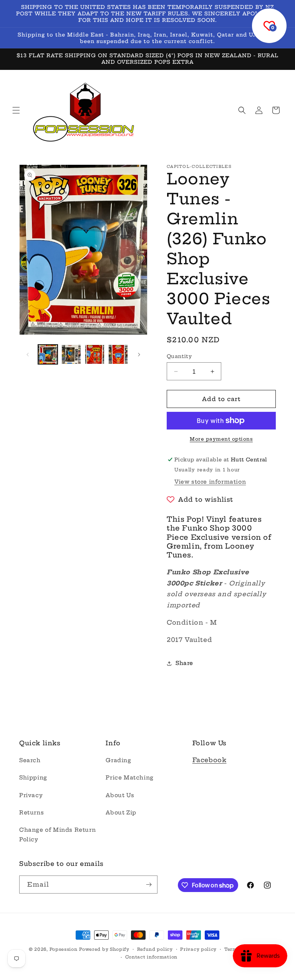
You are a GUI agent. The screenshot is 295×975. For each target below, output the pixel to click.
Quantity (179, 356)
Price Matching (129, 777)
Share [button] (184, 663)
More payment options (221, 439)
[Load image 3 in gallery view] (94, 354)
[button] (16, 110)
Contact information (151, 957)
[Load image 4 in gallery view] (118, 354)
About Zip (121, 812)
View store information (210, 481)
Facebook (209, 760)
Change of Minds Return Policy (57, 834)
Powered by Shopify (104, 949)
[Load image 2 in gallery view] (71, 354)
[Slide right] (139, 354)
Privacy (31, 795)
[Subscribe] (148, 885)
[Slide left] (27, 354)
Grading (118, 760)
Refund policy (155, 949)
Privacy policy (198, 949)
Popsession (64, 949)
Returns (31, 812)
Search (30, 760)
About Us (120, 795)
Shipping (33, 777)
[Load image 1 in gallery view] (48, 354)
